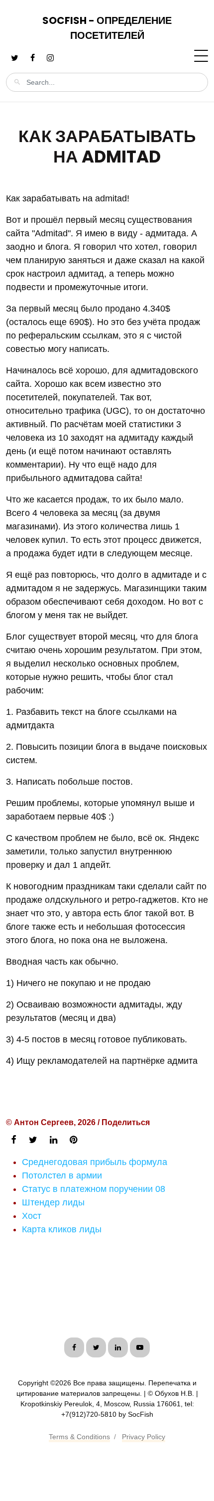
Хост (31, 1216)
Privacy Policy (143, 1437)
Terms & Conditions (79, 1437)
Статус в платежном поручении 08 (93, 1189)
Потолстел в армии (62, 1175)
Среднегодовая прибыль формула (94, 1162)
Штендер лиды (53, 1202)
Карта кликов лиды (62, 1229)
